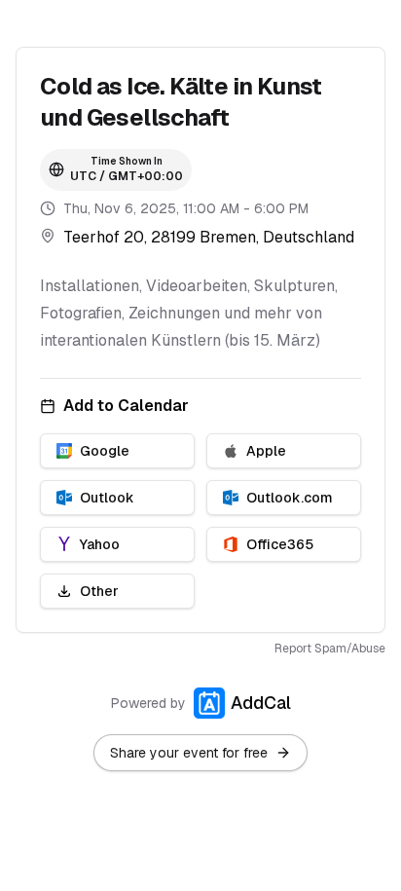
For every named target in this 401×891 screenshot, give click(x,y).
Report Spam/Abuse (329, 648)
